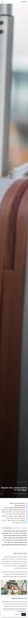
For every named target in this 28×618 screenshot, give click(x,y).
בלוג (21, 482)
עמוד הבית (25, 482)
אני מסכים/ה (17, 614)
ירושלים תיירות (23, 2)
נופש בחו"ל (17, 482)
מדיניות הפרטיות (22, 611)
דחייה (23, 614)
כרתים (22, 566)
